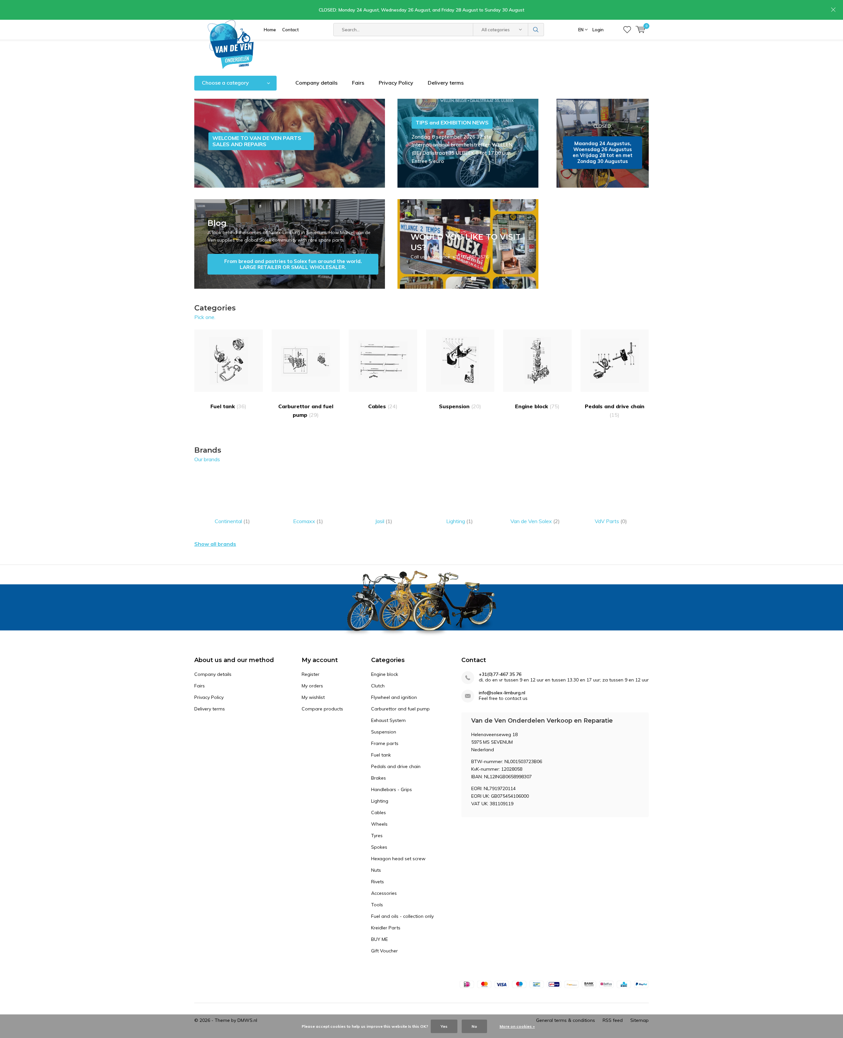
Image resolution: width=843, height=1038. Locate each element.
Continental (232, 521)
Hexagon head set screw (398, 859)
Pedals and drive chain (614, 410)
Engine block (537, 406)
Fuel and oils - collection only (402, 916)
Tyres (377, 835)
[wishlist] (627, 30)
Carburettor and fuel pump (305, 410)
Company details (316, 82)
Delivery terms (446, 82)
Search (536, 29)
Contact (290, 29)
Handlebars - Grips (391, 789)
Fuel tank (228, 406)
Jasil (383, 521)
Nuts (376, 870)
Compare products (322, 709)
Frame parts (384, 743)
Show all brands (215, 544)
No (474, 1026)
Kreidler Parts (385, 928)
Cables (382, 406)
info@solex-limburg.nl (502, 693)
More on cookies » (517, 1026)
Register (310, 674)
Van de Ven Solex (535, 521)
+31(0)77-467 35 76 (500, 674)
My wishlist (313, 697)
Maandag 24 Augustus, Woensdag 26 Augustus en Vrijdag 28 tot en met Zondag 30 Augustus (603, 143)
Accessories (384, 893)
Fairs (358, 82)
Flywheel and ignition (394, 697)
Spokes (379, 847)
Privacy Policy (396, 82)
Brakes (378, 778)
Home (270, 29)
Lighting (459, 521)
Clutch (378, 686)
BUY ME (379, 939)
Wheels (379, 824)
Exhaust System (388, 720)
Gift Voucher (384, 951)
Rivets (377, 882)
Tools (377, 905)
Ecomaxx (308, 521)
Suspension (460, 406)
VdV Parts (611, 521)
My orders (312, 686)
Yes (444, 1026)
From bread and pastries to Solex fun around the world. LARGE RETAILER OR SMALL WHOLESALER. (289, 244)
